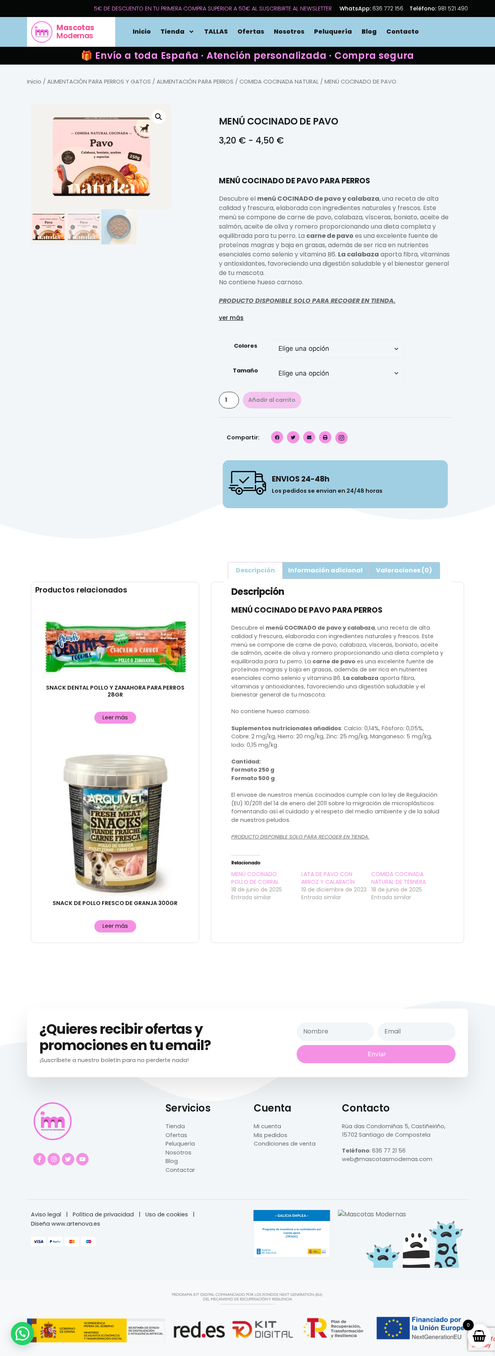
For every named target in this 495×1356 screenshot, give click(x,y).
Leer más (115, 717)
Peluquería (333, 31)
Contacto (402, 31)
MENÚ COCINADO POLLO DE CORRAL (255, 878)
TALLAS (216, 31)
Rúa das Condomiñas (372, 1126)
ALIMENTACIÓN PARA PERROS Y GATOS (99, 81)
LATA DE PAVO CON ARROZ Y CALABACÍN (328, 878)
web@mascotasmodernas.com (387, 1159)
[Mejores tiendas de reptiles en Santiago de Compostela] (372, 1214)
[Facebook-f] (39, 1159)
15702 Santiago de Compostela (386, 1135)
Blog (369, 31)
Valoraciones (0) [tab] (404, 570)
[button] (159, 117)
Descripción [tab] (255, 570)
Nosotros (289, 31)
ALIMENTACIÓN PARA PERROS (195, 81)
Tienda (172, 31)
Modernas (75, 31)
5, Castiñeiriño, (424, 1126)
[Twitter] (68, 1159)
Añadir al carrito (271, 400)
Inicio (142, 31)
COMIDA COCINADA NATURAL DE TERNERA (398, 878)
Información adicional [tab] (325, 570)
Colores (245, 346)
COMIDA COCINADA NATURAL (279, 81)
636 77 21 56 (389, 1150)
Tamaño (245, 370)
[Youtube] (82, 1159)
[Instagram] (54, 1159)
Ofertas (250, 31)
